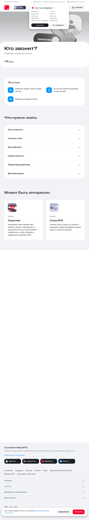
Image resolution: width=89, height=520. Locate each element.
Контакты (29, 470)
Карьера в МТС (9, 474)
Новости (38, 470)
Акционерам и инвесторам (26, 474)
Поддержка (19, 470)
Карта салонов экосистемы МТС (61, 470)
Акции (45, 470)
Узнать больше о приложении (14, 455)
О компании (8, 470)
